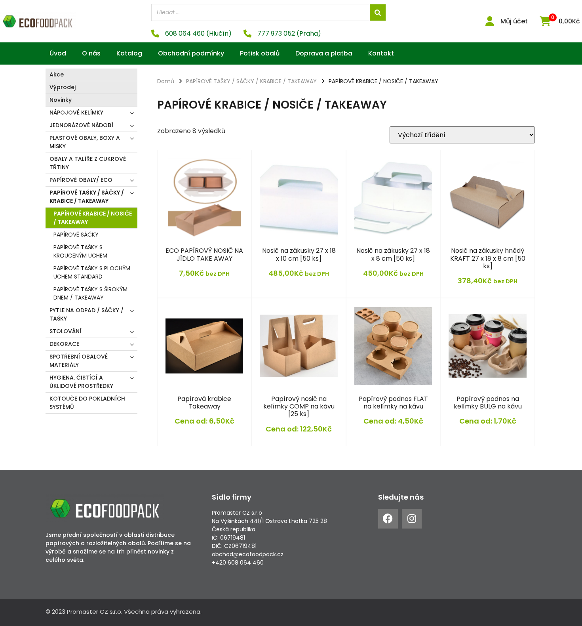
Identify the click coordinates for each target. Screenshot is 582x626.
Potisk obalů (260, 53)
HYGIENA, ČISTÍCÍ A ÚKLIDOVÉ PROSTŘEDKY (81, 382)
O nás (91, 53)
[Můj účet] (490, 21)
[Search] (378, 12)
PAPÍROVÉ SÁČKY (76, 235)
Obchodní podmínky (191, 53)
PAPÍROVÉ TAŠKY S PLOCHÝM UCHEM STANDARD (91, 272)
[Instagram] (412, 519)
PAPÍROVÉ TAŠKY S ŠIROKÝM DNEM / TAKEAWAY (90, 293)
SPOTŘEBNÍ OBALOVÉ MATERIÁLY (78, 361)
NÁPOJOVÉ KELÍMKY (76, 112)
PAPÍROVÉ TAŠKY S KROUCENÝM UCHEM (80, 251)
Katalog (129, 53)
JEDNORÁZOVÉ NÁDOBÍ (81, 125)
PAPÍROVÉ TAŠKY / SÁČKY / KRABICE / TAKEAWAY (86, 197)
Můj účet (514, 21)
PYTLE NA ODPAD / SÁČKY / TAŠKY (86, 314)
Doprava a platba (323, 53)
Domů (165, 81)
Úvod (57, 53)
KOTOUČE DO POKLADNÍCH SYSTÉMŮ (87, 403)
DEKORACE (64, 344)
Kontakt (381, 53)
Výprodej (62, 87)
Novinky (60, 100)
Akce (56, 74)
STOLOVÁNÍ (65, 331)
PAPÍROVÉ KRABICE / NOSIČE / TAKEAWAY (92, 218)
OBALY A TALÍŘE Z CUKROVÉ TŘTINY (87, 163)
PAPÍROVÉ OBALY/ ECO (80, 180)
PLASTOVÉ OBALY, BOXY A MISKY (84, 142)
